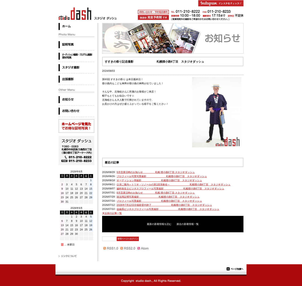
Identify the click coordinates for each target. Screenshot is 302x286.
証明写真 (76, 44)
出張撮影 (76, 79)
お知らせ (76, 99)
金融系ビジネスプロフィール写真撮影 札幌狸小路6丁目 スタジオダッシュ (168, 209)
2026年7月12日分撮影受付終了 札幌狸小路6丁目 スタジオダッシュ (164, 205)
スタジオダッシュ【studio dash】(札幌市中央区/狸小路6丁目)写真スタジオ (88, 13)
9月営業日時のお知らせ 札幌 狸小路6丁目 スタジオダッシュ (156, 172)
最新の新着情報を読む (159, 224)
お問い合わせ (76, 111)
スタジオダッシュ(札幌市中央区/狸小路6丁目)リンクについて (76, 256)
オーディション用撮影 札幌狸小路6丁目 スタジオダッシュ (159, 180)
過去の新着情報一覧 (187, 224)
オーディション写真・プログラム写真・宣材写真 (76, 56)
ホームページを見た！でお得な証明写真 (76, 126)
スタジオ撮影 (76, 67)
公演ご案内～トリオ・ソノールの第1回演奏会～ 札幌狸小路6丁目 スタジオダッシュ (174, 184)
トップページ (76, 26)
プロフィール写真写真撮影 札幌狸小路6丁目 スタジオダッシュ (162, 176)
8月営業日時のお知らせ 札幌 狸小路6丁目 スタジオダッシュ (156, 192)
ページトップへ (235, 268)
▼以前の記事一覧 (112, 213)
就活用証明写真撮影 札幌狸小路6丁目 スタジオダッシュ (158, 196)
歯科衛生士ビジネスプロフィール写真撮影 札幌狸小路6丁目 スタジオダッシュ (170, 188)
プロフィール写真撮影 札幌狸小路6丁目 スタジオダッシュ (159, 200)
